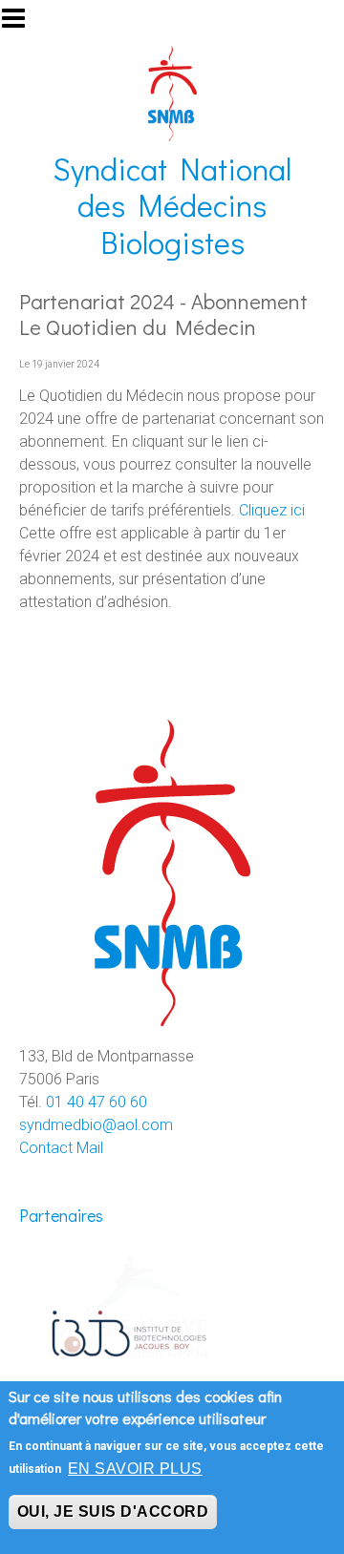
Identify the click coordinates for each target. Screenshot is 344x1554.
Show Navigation (22, 24)
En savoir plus (135, 1468)
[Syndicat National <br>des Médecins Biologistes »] (172, 92)
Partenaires (61, 1216)
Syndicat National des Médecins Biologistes (172, 205)
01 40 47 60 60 (96, 1102)
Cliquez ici (274, 510)
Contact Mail (61, 1148)
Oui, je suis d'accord (112, 1511)
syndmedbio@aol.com (96, 1125)
